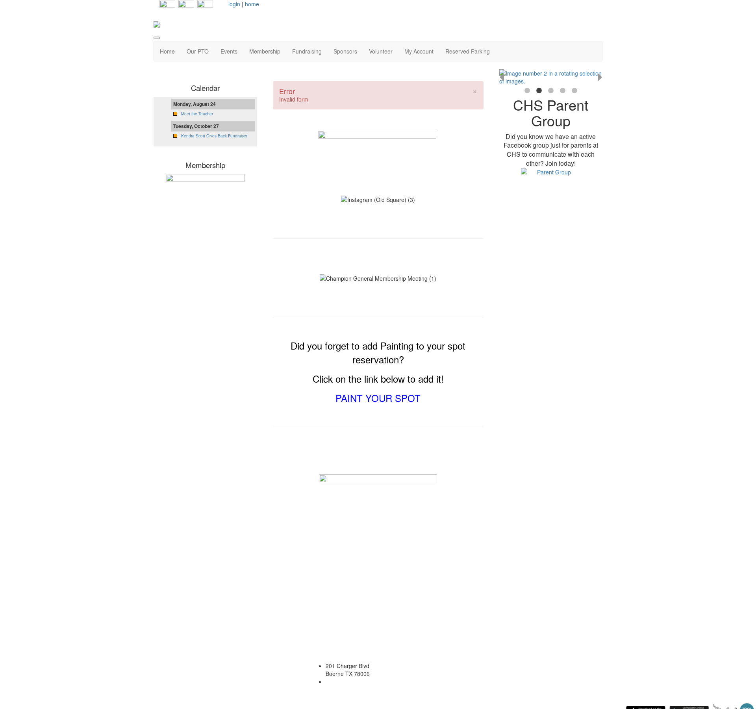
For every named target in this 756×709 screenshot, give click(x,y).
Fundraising (307, 51)
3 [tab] (551, 91)
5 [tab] (574, 91)
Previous (501, 77)
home (252, 4)
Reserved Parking (467, 51)
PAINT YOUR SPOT (378, 398)
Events (228, 51)
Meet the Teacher (197, 114)
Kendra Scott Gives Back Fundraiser (214, 136)
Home (167, 51)
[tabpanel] (551, 77)
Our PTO (198, 51)
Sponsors (345, 51)
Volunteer (381, 51)
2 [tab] (539, 91)
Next (600, 77)
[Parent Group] (551, 185)
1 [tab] (527, 91)
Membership (264, 51)
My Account (419, 51)
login (234, 4)
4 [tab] (563, 91)
